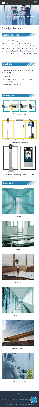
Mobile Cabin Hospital (18, 381)
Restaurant (18, 282)
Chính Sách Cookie (29, 404)
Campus (18, 249)
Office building (18, 348)
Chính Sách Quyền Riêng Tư (13, 404)
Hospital (18, 216)
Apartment (18, 315)
